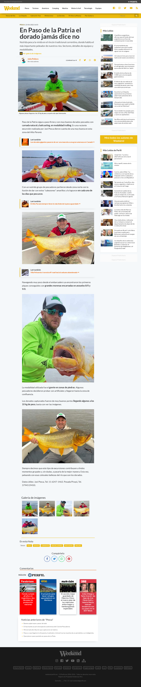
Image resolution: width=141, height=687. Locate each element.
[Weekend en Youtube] (72, 661)
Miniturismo (49, 16)
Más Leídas (108, 30)
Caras (28, 668)
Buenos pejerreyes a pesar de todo (35, 623)
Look (98, 668)
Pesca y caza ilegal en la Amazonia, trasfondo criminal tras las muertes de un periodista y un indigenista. (59, 633)
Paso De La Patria (57, 545)
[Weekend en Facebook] (61, 661)
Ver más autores (33, 61)
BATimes (128, 668)
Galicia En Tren (36, 16)
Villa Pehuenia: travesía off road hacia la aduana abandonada (54, 272)
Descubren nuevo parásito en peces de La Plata (39, 636)
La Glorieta (61, 16)
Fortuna (58, 668)
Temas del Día (10, 16)
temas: (22, 545)
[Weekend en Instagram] (56, 661)
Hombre (67, 668)
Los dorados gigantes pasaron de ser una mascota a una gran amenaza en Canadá (62, 142)
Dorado (36, 545)
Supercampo (88, 668)
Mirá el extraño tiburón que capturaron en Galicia (41, 630)
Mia (110, 668)
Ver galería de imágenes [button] (32, 53)
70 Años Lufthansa (74, 16)
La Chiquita (23, 16)
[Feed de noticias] (78, 661)
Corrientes (45, 545)
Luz (104, 668)
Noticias (37, 668)
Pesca (29, 545)
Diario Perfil (18, 668)
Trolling (78, 545)
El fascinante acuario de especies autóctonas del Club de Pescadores (47, 626)
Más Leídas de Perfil (112, 150)
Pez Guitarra (89, 16)
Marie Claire (47, 668)
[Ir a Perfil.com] (133, 1)
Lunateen (118, 668)
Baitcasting (69, 545)
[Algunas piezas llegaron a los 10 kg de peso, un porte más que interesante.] (30, 508)
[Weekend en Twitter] (67, 661)
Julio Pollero (33, 59)
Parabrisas (77, 668)
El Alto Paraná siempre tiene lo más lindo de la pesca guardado (55, 204)
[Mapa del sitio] (84, 661)
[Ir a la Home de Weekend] (70, 653)
